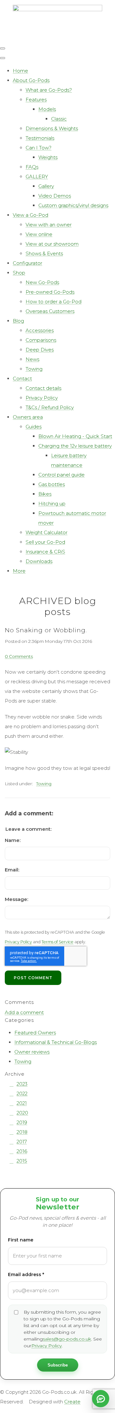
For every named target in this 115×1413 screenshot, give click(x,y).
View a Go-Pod (30, 215)
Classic (59, 119)
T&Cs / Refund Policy (50, 407)
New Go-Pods (42, 282)
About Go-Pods (31, 80)
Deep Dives (40, 350)
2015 (22, 1161)
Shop (19, 273)
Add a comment (24, 1012)
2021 (22, 1103)
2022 (22, 1093)
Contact (22, 378)
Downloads (39, 561)
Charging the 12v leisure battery (75, 446)
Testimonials (40, 138)
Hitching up (51, 503)
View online (39, 234)
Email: (12, 870)
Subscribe (58, 1365)
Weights (47, 157)
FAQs (32, 167)
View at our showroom (52, 244)
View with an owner (49, 225)
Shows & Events (44, 253)
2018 (22, 1132)
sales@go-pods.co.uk (67, 1339)
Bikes (44, 494)
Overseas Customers (50, 311)
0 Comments (19, 656)
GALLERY (37, 176)
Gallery (46, 186)
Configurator (27, 263)
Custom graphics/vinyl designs (73, 205)
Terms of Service (57, 941)
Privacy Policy (42, 398)
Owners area (28, 417)
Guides (34, 427)
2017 (22, 1142)
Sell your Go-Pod (45, 542)
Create (72, 1402)
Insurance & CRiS (45, 552)
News (32, 359)
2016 (22, 1151)
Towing (34, 369)
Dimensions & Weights (52, 128)
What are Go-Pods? (49, 90)
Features (36, 100)
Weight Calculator (46, 532)
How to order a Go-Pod (53, 302)
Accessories (40, 330)
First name (20, 1240)
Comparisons (41, 340)
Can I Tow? (38, 148)
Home (20, 71)
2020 (22, 1113)
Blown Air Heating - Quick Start (75, 436)
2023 (22, 1084)
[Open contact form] (100, 1398)
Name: (12, 840)
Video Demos (54, 196)
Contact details (43, 388)
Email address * (26, 1274)
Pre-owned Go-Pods (50, 292)
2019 (22, 1122)
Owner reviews (32, 1052)
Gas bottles (51, 484)
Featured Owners (35, 1033)
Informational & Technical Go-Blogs (55, 1042)
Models (47, 109)
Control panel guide (61, 475)
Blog (18, 321)
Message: (16, 899)
